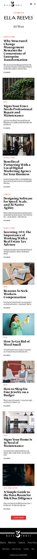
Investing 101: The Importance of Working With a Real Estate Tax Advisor (17, 238)
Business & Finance (9, 37)
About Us (3, 542)
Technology (7, 194)
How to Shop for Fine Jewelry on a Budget (16, 392)
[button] (31, 4)
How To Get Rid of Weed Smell (17, 343)
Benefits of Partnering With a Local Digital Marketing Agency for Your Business (17, 168)
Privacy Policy (32, 542)
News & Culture (13, 488)
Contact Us (21, 542)
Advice (5, 102)
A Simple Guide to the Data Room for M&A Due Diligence (18, 495)
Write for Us (12, 542)
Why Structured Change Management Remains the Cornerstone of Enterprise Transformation (15, 50)
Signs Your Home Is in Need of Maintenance (18, 443)
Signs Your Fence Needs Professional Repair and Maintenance (18, 111)
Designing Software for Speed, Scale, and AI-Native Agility (18, 203)
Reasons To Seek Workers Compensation (16, 294)
